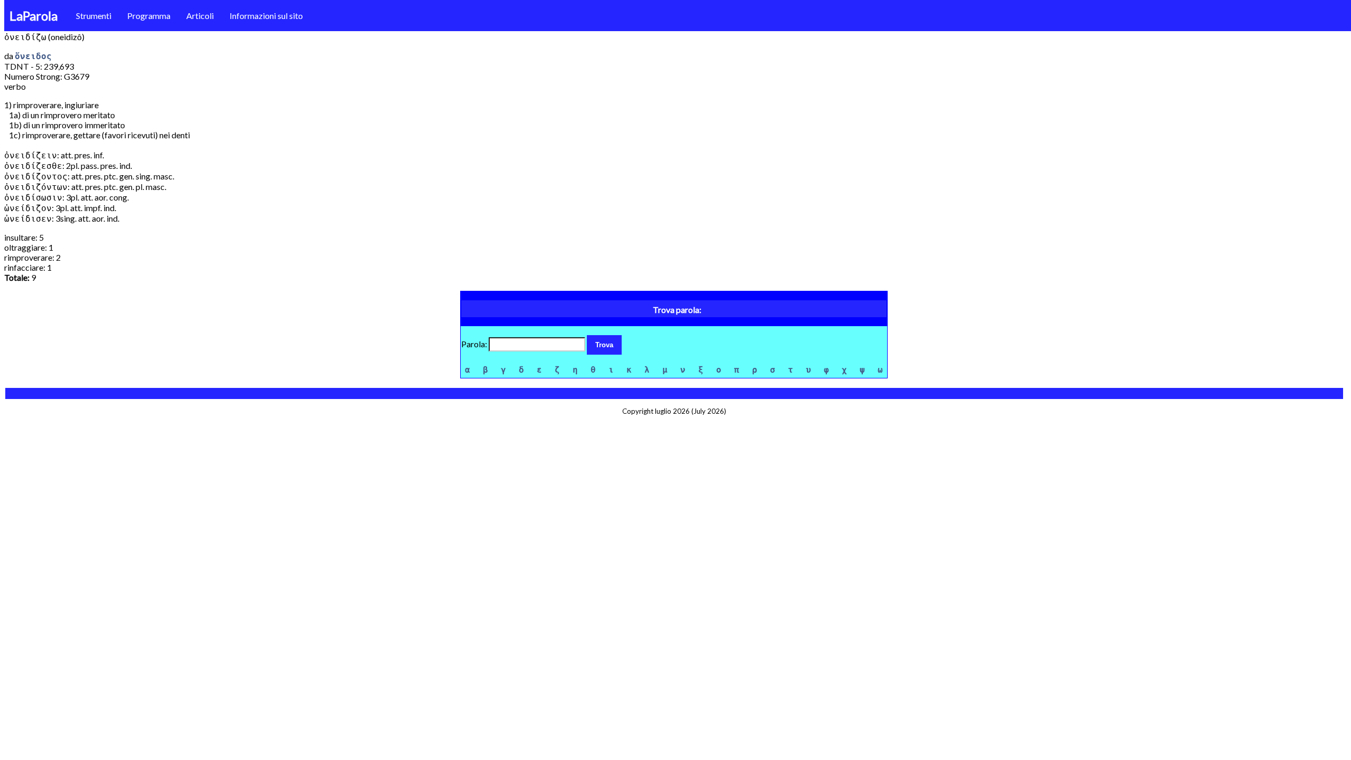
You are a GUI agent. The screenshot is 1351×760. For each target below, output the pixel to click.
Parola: (475, 344)
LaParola (33, 15)
